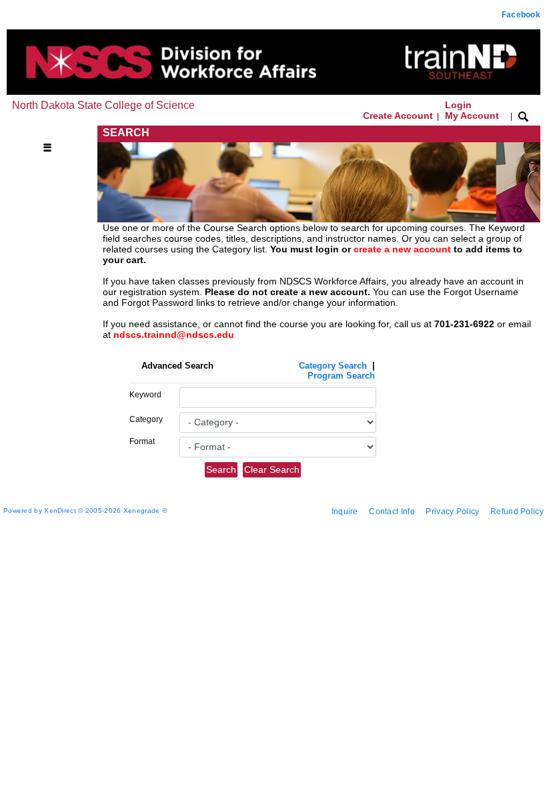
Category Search (333, 366)
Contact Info (392, 511)
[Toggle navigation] (53, 133)
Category (146, 419)
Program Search (341, 376)
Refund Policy (517, 511)
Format (142, 441)
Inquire (345, 511)
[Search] (523, 115)
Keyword (145, 394)
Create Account (398, 115)
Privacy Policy (452, 511)
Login (472, 110)
